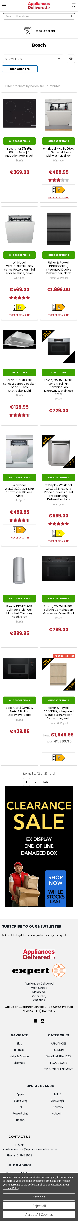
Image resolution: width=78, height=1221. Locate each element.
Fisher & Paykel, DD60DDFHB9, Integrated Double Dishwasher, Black (58, 268)
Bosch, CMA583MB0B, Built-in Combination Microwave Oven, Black (59, 610)
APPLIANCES (58, 1044)
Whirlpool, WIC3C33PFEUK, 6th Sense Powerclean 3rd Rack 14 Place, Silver (19, 268)
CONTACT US (19, 1136)
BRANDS (19, 1050)
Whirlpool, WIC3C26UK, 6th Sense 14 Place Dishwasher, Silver (58, 152)
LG (20, 1107)
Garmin (57, 1107)
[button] (71, 59)
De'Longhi (57, 1101)
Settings (39, 1197)
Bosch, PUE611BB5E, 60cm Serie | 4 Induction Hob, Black (19, 152)
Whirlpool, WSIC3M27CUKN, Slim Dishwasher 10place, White (19, 491)
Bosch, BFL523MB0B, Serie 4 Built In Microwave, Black (19, 711)
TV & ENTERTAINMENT (58, 1069)
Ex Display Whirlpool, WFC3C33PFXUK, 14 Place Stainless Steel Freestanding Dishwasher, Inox (58, 492)
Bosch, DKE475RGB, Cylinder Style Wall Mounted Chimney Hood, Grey (19, 612)
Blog (19, 1044)
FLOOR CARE (58, 1063)
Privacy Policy (11, 1188)
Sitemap (19, 1063)
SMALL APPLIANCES (58, 1056)
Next (46, 782)
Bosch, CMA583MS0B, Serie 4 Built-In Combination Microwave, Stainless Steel (58, 387)
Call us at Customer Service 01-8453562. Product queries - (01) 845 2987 (39, 1009)
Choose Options (19, 141)
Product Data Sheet (58, 197)
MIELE (57, 1094)
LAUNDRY (59, 1050)
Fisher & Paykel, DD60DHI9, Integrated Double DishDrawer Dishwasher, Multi (59, 713)
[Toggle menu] (5, 5)
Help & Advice (19, 1056)
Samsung (20, 1101)
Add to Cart (19, 372)
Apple (20, 1094)
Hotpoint (58, 1113)
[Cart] (74, 5)
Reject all (39, 1206)
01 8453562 (24, 1155)
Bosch (20, 1120)
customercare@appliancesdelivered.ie (30, 1149)
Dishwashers (20, 69)
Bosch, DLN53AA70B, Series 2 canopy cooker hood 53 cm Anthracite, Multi (19, 385)
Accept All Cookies (39, 1214)
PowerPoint (20, 1113)
